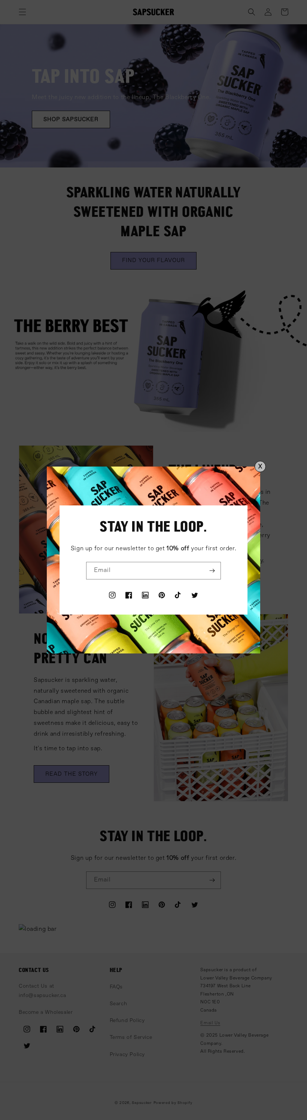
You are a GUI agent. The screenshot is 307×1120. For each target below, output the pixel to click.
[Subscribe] (212, 570)
